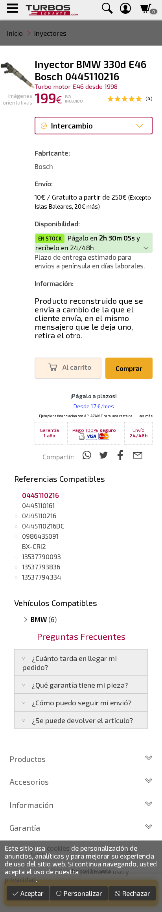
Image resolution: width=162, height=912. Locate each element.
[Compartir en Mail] (137, 455)
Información (31, 804)
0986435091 (40, 536)
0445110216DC (43, 526)
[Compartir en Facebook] (122, 455)
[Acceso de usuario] (125, 9)
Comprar (129, 368)
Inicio (15, 33)
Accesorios (29, 781)
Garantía (24, 827)
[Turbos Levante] (51, 9)
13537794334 (41, 577)
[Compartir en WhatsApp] (88, 455)
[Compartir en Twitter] (105, 455)
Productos (27, 758)
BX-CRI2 (34, 546)
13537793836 (41, 567)
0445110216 (39, 515)
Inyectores (50, 33)
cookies (58, 848)
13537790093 (41, 556)
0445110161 (38, 505)
